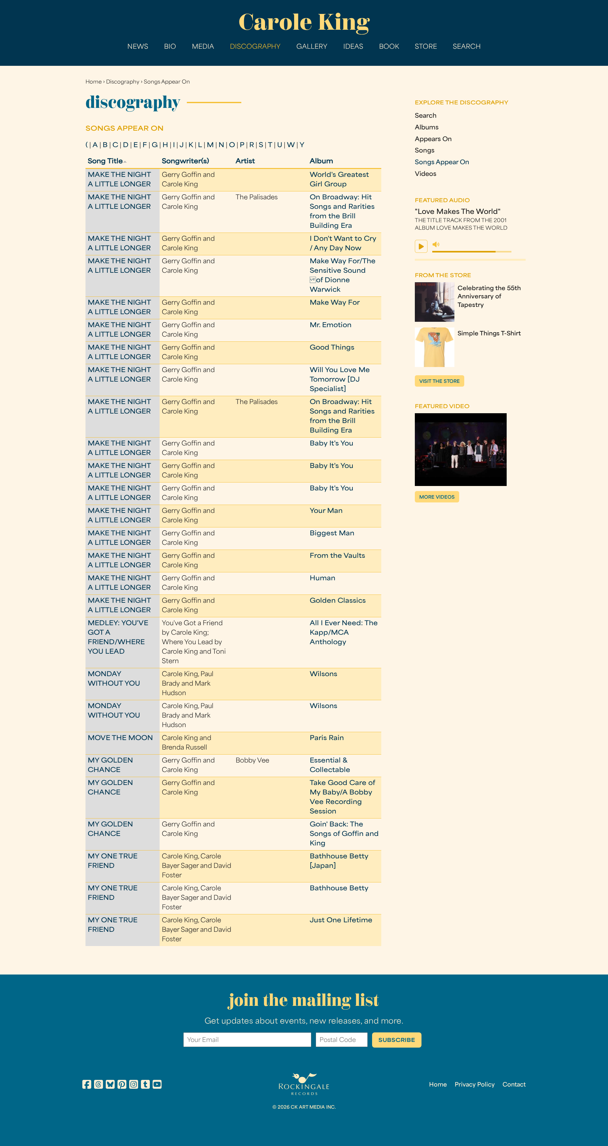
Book (389, 47)
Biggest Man (332, 534)
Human (322, 579)
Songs (424, 151)
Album (321, 162)
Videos (425, 174)
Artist (245, 162)
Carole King (304, 22)
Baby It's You (331, 444)
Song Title (105, 162)
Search (467, 47)
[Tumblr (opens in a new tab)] (145, 1086)
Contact (514, 1085)
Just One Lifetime (341, 921)
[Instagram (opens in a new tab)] (133, 1086)
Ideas (353, 47)
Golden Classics (338, 601)
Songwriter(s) (185, 162)
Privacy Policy (475, 1085)
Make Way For (335, 303)
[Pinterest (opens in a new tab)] (121, 1086)
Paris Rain (327, 738)
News (137, 47)
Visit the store (439, 381)
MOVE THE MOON (120, 738)
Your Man (326, 511)
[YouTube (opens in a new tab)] (157, 1086)
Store (426, 47)
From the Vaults (337, 556)
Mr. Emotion (331, 325)
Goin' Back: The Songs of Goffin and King (344, 834)
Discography (255, 47)
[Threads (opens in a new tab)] (98, 1086)
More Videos (437, 497)
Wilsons (323, 674)
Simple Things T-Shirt (489, 334)
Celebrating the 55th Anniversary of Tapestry (489, 297)
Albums (427, 128)
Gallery (311, 47)
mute (436, 244)
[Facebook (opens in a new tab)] (86, 1086)
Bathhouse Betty (339, 889)
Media (203, 47)
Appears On (433, 140)
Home (94, 82)
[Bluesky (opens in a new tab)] (110, 1086)
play (421, 246)
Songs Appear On (167, 82)
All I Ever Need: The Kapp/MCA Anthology (344, 633)
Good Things (332, 348)
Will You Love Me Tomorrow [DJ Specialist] (340, 380)
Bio (170, 47)
